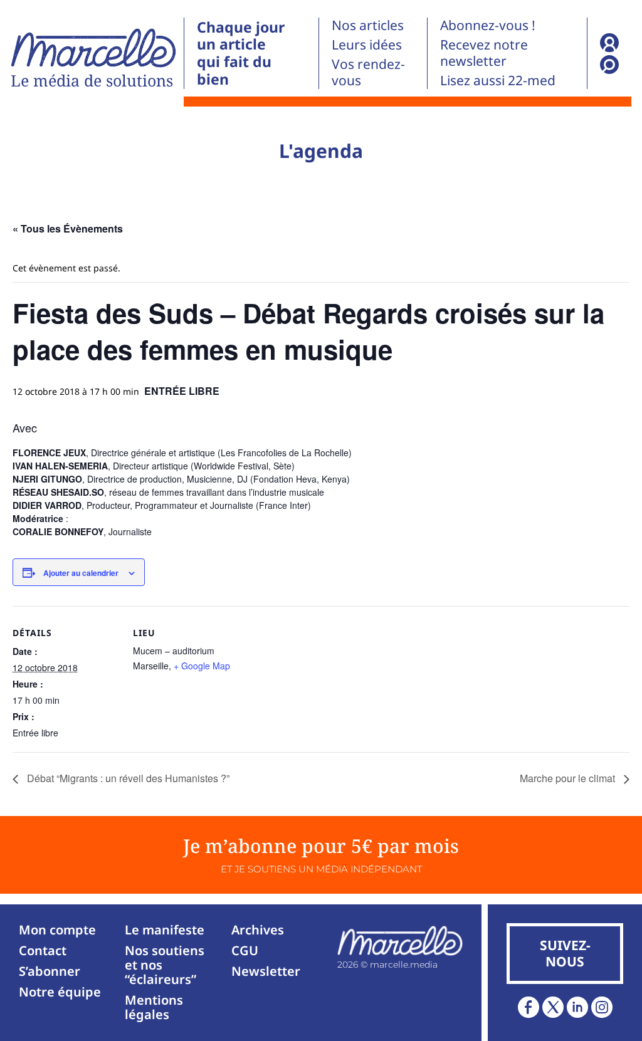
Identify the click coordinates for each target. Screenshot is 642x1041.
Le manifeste (164, 929)
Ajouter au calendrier (80, 572)
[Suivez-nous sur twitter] (553, 1007)
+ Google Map (202, 665)
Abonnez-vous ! (487, 25)
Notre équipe (60, 991)
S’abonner (49, 971)
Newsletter (265, 971)
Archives (257, 929)
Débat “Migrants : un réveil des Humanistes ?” (126, 778)
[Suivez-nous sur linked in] (577, 1007)
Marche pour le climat (569, 778)
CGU (244, 950)
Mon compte (57, 929)
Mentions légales (154, 1007)
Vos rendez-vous (368, 72)
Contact (42, 950)
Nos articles (368, 25)
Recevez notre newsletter (484, 53)
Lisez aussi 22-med (497, 80)
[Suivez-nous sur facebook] (528, 1007)
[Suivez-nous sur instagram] (602, 1007)
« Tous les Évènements (68, 228)
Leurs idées (367, 44)
